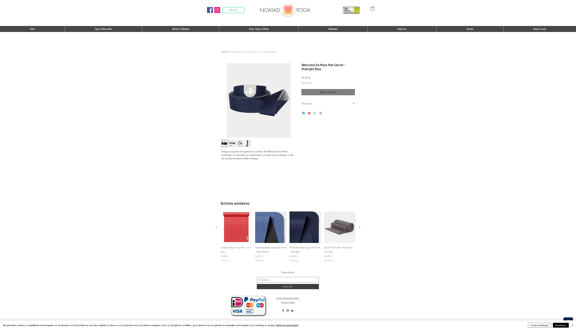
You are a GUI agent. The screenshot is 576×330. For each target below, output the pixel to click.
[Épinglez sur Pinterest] (309, 113)
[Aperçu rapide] (236, 227)
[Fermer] (572, 325)
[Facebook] (210, 10)
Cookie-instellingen (540, 325)
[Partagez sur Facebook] (303, 113)
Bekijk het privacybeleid (287, 325)
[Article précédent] (216, 227)
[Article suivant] (360, 227)
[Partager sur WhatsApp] (315, 113)
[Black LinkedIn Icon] (292, 310)
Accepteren (560, 325)
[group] (288, 236)
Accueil (225, 51)
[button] (372, 8)
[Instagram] (217, 10)
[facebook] (283, 310)
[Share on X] (320, 113)
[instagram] (287, 310)
